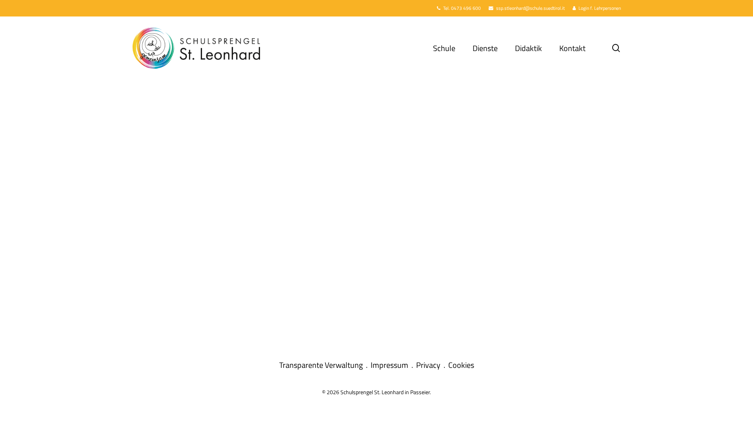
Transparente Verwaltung (321, 365)
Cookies (461, 365)
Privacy (428, 365)
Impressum (389, 365)
